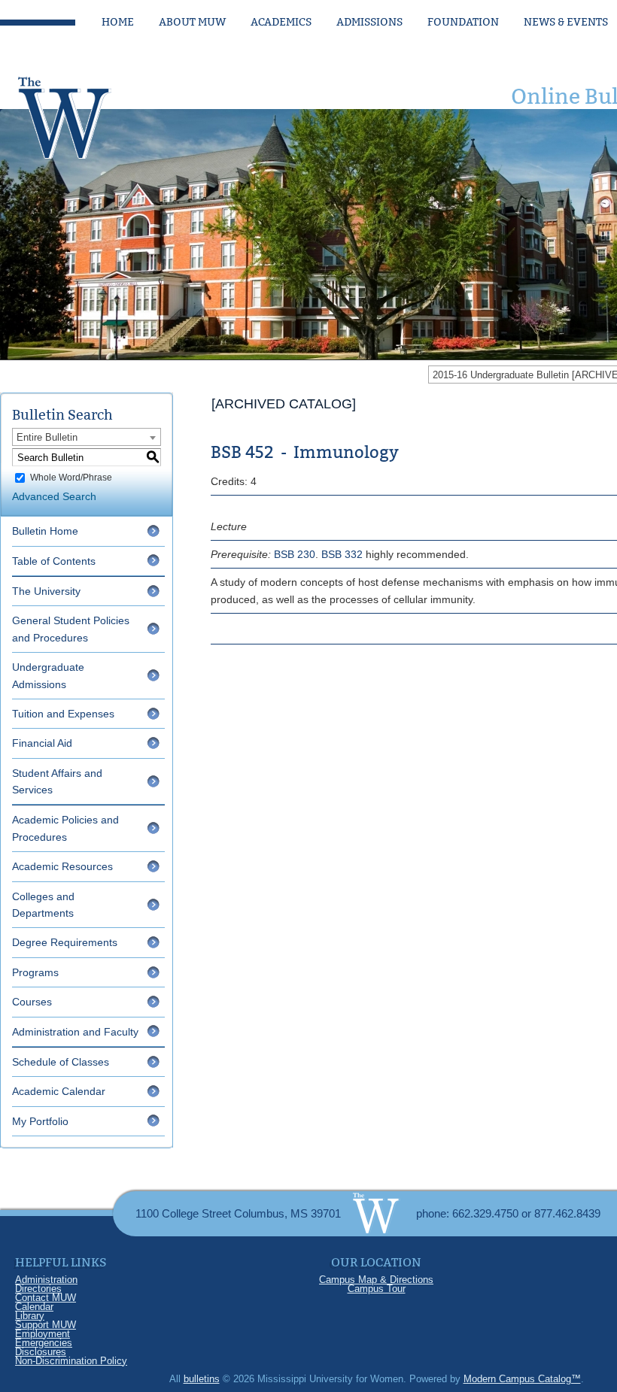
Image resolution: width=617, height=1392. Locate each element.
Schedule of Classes (60, 1062)
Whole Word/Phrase (71, 477)
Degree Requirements (64, 942)
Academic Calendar (58, 1091)
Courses (32, 1002)
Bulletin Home (45, 531)
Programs (35, 972)
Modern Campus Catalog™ (522, 1378)
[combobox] (86, 437)
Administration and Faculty (75, 1032)
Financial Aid (42, 743)
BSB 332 (342, 554)
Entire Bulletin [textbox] (47, 437)
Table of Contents (54, 561)
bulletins (202, 1378)
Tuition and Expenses (63, 714)
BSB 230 (294, 554)
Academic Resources (62, 866)
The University (46, 591)
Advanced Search (54, 496)
